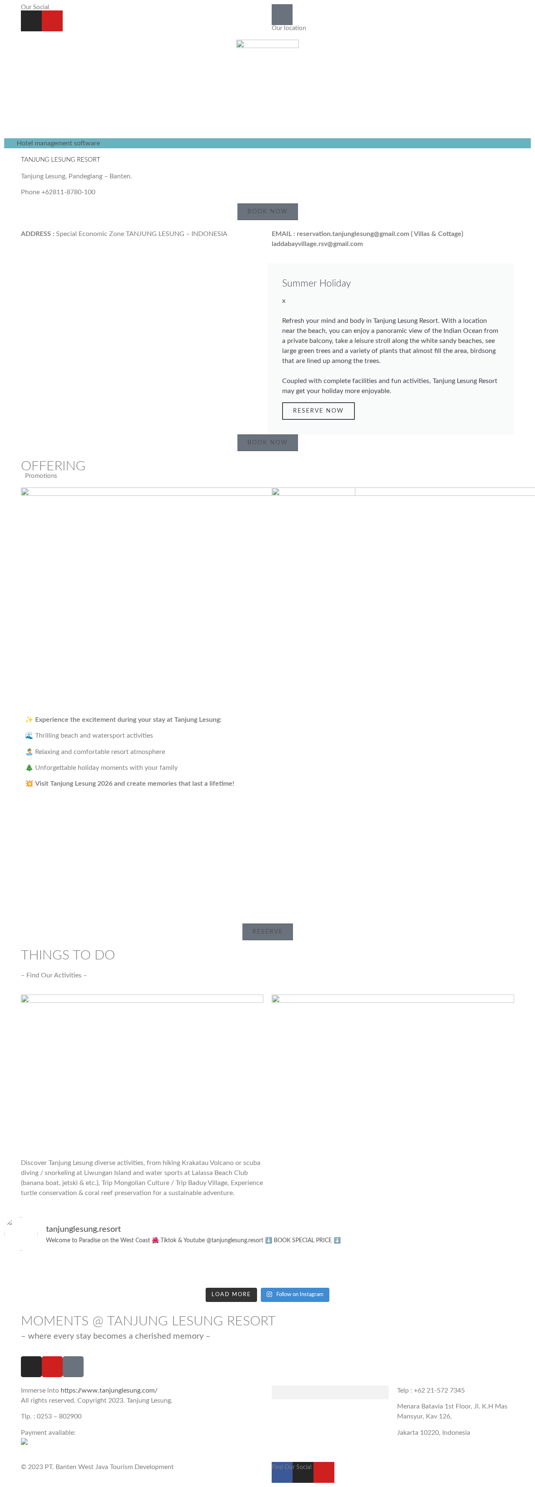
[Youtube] (52, 20)
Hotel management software (58, 143)
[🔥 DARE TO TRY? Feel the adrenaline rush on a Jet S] (267, 1271)
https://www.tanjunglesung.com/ (109, 1390)
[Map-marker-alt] (282, 14)
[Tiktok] (73, 1366)
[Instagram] (31, 20)
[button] (330, 1392)
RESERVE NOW (318, 411)
